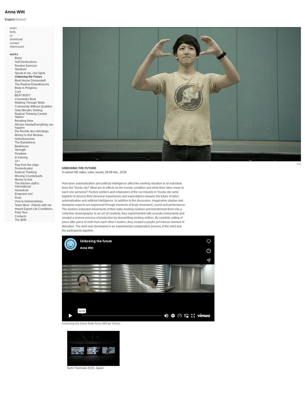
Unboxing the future (74, 323)
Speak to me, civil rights (30, 73)
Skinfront (20, 69)
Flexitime (20, 153)
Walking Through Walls (30, 102)
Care (18, 91)
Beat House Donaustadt (30, 80)
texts (13, 32)
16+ (17, 161)
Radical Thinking (26, 172)
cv (11, 35)
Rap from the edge (27, 165)
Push (18, 197)
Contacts (20, 216)
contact (14, 43)
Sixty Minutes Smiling (28, 110)
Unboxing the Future (28, 76)
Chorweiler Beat (25, 99)
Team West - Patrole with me (33, 205)
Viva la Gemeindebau (29, 201)
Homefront (21, 190)
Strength (20, 150)
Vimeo (116, 323)
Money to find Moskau (29, 135)
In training (21, 157)
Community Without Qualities (33, 106)
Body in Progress (26, 88)
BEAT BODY (23, 95)
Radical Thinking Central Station (31, 115)
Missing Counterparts (28, 176)
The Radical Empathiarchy (32, 84)
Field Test (21, 212)
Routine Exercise (26, 65)
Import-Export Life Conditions (33, 209)
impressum (17, 46)
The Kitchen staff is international (27, 185)
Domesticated (24, 168)
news (13, 28)
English (10, 19)
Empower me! (24, 194)
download (16, 39)
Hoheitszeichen (25, 139)
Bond (18, 58)
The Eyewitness (25, 142)
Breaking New (24, 120)
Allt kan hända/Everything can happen (34, 126)
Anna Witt (101, 323)
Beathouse (22, 146)
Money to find (23, 179)
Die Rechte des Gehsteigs (32, 131)
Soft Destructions (26, 62)
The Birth (20, 220)
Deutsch (20, 19)
